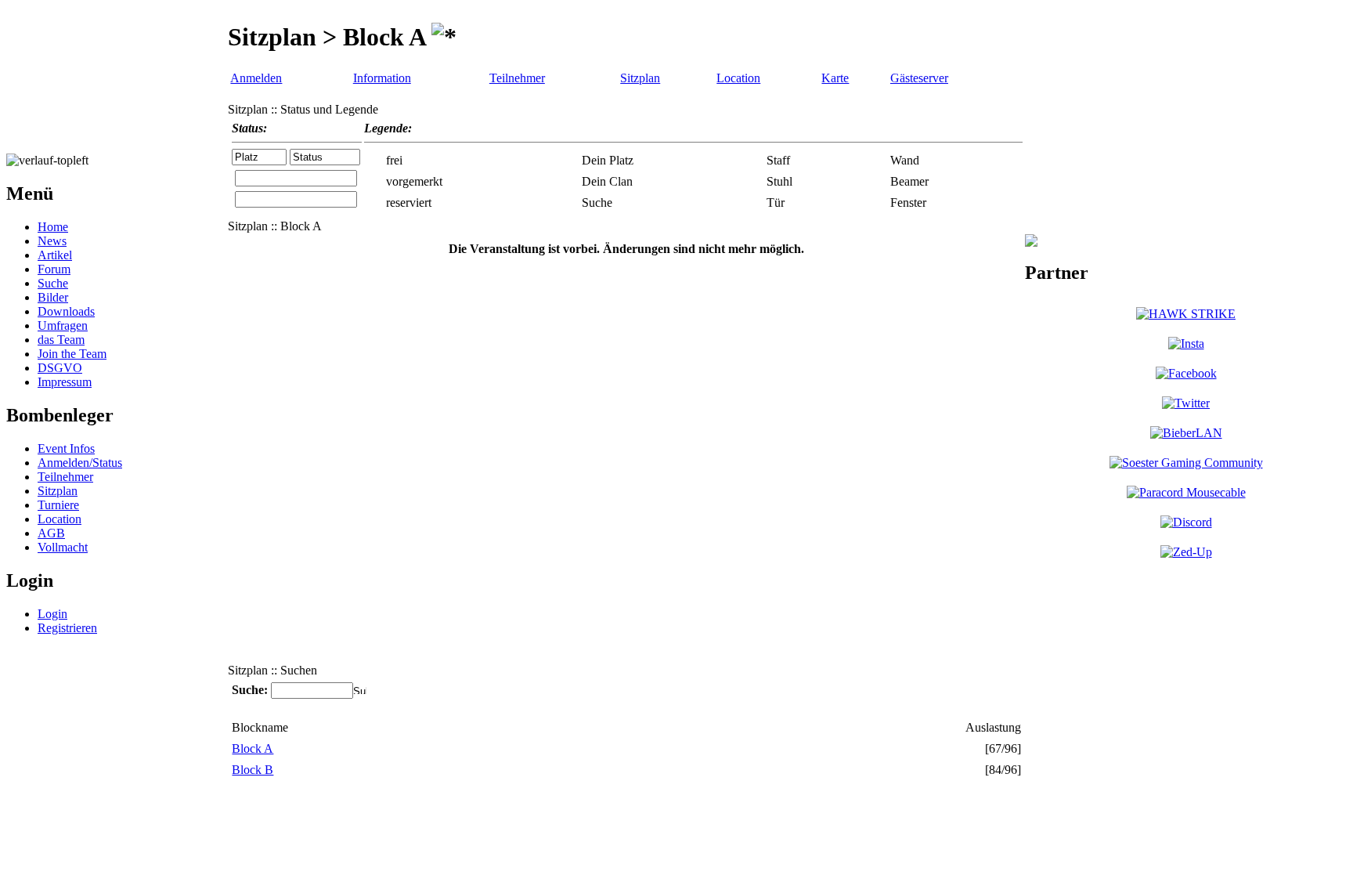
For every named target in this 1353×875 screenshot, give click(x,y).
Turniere (58, 505)
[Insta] (1186, 343)
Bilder (53, 297)
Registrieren (67, 628)
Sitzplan (58, 490)
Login (52, 613)
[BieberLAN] (1186, 432)
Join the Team (72, 353)
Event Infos (66, 448)
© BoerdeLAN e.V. (285, 812)
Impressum (65, 382)
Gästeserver (919, 78)
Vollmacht (63, 547)
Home (53, 226)
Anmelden (256, 78)
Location (59, 519)
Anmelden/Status (80, 462)
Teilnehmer (65, 476)
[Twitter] (1186, 403)
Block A (252, 748)
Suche (53, 283)
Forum (54, 269)
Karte (835, 78)
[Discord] (1186, 522)
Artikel (55, 255)
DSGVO (60, 367)
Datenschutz (528, 812)
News (52, 241)
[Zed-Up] (1186, 552)
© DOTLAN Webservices (416, 812)
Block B (252, 769)
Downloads (66, 311)
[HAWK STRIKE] (1186, 313)
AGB (51, 533)
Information (382, 78)
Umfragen (63, 325)
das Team (61, 339)
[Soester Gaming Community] (1186, 462)
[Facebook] (1186, 373)
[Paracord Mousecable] (1186, 492)
